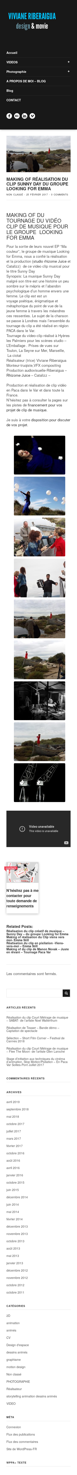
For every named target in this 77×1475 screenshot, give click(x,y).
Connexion (13, 1427)
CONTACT (13, 100)
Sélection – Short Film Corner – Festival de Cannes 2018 (35, 1039)
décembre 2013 (17, 1226)
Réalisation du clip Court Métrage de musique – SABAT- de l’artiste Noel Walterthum (37, 1018)
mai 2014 (12, 1212)
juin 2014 (12, 1204)
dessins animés (16, 1352)
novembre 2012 (17, 1277)
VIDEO (11, 1403)
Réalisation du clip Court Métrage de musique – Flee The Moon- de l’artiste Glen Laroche (37, 1050)
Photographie (16, 71)
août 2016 (13, 1160)
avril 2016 (13, 1168)
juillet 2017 (13, 1131)
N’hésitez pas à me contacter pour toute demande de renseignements (22, 898)
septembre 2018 (17, 1109)
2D (8, 1315)
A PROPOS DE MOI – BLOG (26, 81)
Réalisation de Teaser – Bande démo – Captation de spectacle (32, 1029)
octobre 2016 (15, 1153)
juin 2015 (12, 1190)
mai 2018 (12, 1116)
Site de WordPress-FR (21, 1449)
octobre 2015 (15, 1182)
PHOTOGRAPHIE (18, 1381)
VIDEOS (12, 62)
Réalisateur (14, 1389)
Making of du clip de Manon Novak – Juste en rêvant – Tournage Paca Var (37, 950)
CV (8, 1337)
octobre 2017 (15, 1124)
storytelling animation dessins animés (31, 1396)
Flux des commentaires (22, 1441)
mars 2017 (13, 1138)
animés (11, 1330)
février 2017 (14, 1146)
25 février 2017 (37, 194)
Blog (9, 90)
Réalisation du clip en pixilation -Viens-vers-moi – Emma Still (35, 944)
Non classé (14, 194)
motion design (15, 1367)
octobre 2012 (15, 1285)
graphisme (13, 1359)
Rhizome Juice (18, 375)
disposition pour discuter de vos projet (38, 422)
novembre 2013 (17, 1234)
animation (13, 1323)
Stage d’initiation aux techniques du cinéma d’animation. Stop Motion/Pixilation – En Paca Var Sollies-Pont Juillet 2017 (37, 1062)
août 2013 (13, 1248)
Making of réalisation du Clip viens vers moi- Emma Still (35, 938)
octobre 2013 (15, 1241)
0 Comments (59, 194)
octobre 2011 (15, 1292)
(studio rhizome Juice (49, 261)
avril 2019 (13, 1102)
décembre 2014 (17, 1197)
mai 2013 (12, 1255)
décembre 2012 (17, 1270)
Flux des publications (20, 1434)
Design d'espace (17, 1345)
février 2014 (14, 1219)
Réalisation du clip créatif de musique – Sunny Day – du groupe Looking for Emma (37, 932)
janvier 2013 (14, 1263)
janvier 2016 (14, 1175)
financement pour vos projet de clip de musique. (34, 407)
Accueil (11, 52)
